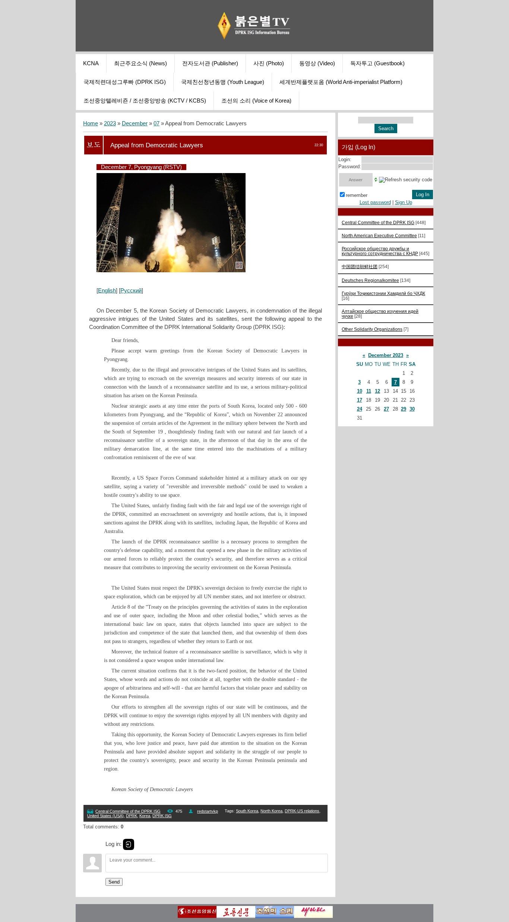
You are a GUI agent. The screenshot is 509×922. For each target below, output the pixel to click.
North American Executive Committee (379, 235)
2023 (110, 123)
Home (90, 123)
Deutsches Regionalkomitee (370, 280)
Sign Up (403, 202)
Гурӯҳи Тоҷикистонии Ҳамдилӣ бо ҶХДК (383, 293)
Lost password (375, 202)
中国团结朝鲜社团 (359, 266)
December (135, 123)
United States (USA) (105, 815)
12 (377, 391)
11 (368, 391)
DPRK (131, 815)
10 (359, 391)
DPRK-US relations (302, 811)
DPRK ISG (162, 815)
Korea (144, 815)
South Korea (247, 811)
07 (156, 123)
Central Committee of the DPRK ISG (128, 811)
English (107, 291)
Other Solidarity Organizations (372, 329)
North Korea (271, 811)
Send (114, 882)
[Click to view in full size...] (171, 270)
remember (356, 195)
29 (403, 409)
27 (386, 409)
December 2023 (385, 355)
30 (412, 409)
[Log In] (128, 844)
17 (359, 400)
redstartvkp (207, 811)
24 (359, 409)
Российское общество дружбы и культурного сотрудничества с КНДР (380, 251)
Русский (131, 291)
